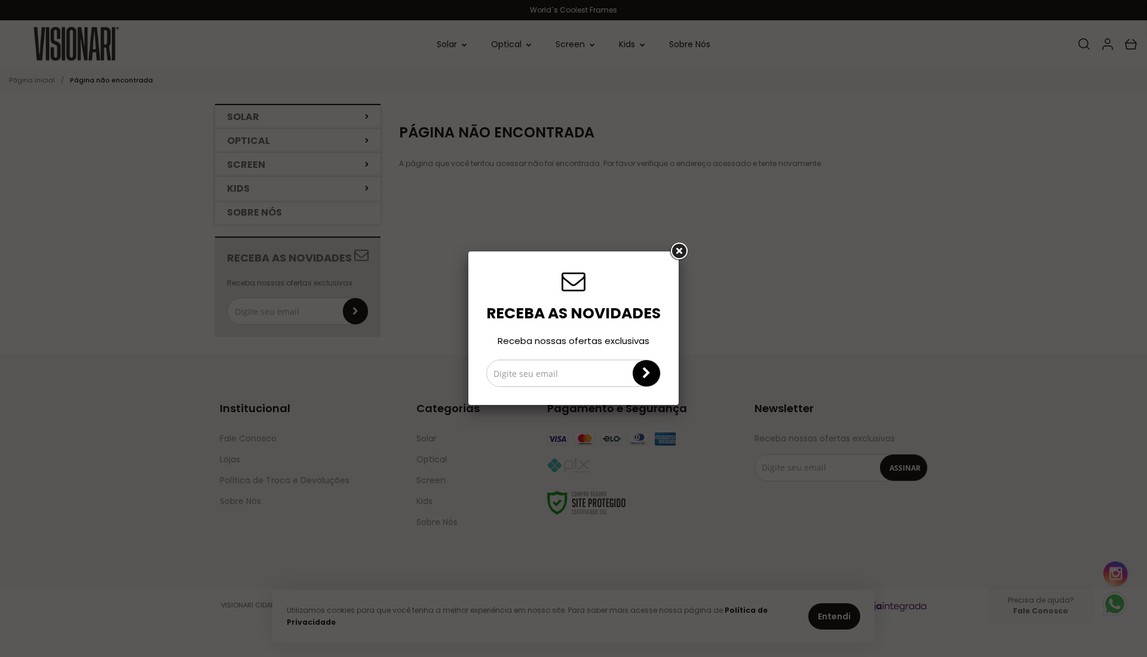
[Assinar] (646, 373)
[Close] (678, 251)
